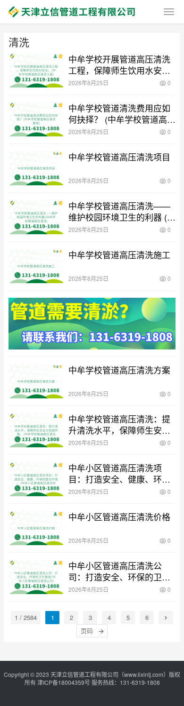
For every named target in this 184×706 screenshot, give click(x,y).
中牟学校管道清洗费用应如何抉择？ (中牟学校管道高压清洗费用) (122, 113)
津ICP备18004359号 (64, 682)
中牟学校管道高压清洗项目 (119, 156)
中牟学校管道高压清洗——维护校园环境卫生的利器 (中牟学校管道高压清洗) (122, 211)
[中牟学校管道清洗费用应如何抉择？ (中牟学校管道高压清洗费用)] (36, 119)
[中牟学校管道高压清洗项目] (36, 168)
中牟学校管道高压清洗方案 (119, 369)
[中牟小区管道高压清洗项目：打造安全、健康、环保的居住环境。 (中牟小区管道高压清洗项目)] (36, 479)
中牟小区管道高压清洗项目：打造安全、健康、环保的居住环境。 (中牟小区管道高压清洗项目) (122, 473)
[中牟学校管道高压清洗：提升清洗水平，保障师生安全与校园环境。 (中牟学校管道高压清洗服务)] (36, 430)
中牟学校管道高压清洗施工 (119, 254)
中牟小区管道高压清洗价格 (119, 516)
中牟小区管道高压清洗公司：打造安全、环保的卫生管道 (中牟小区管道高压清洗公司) (122, 571)
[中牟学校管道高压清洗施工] (36, 266)
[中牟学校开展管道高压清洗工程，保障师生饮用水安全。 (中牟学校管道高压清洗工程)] (36, 70)
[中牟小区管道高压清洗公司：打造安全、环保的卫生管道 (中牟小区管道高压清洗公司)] (36, 577)
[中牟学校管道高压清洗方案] (36, 381)
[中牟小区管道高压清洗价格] (36, 528)
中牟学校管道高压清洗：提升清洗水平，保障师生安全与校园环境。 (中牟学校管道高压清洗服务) (122, 424)
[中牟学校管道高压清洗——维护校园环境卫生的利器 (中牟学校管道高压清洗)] (36, 217)
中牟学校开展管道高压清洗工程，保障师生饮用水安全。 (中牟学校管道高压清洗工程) (122, 64)
